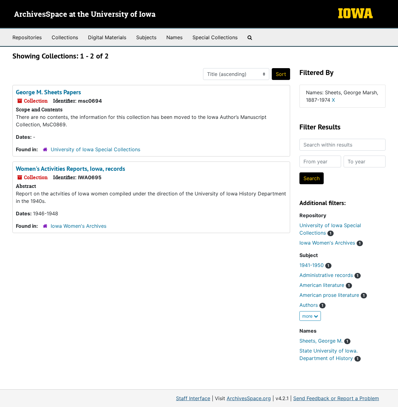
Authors (311, 305)
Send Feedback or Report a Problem (336, 398)
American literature (324, 285)
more (308, 316)
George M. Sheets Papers (48, 92)
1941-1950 (314, 265)
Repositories (27, 37)
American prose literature (332, 295)
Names (174, 37)
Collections (65, 37)
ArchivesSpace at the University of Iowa (84, 14)
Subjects (146, 37)
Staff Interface (193, 398)
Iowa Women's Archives (78, 226)
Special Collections (215, 37)
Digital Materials (107, 37)
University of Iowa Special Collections (95, 149)
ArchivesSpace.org (249, 398)
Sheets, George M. (323, 341)
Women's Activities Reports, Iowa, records (70, 169)
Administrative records (329, 275)
